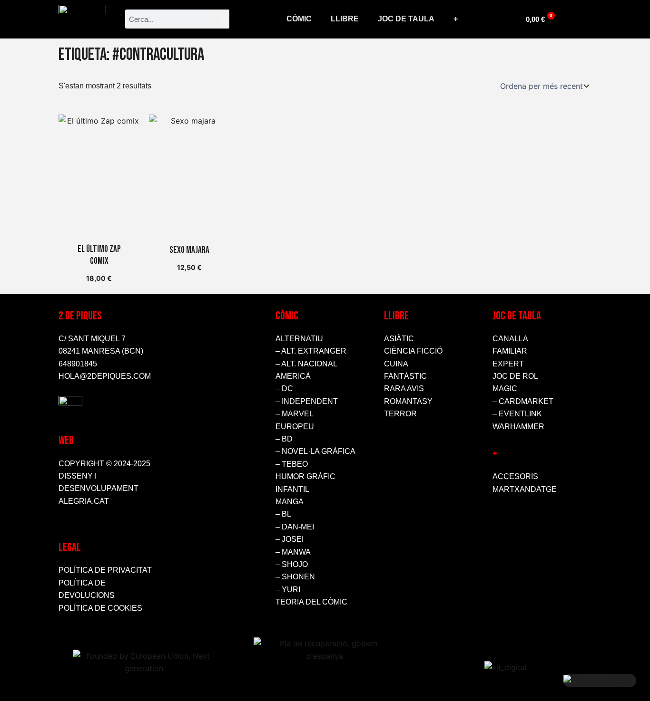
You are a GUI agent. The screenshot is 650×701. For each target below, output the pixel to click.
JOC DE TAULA (406, 19)
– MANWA (293, 552)
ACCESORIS (515, 476)
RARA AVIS (404, 388)
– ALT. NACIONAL (306, 364)
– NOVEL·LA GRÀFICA (315, 451)
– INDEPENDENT (307, 401)
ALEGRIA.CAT (84, 501)
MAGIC (504, 388)
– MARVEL (295, 414)
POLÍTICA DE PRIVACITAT (105, 570)
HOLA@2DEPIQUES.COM (105, 376)
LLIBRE (345, 19)
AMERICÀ (293, 376)
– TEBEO (292, 464)
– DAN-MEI (295, 527)
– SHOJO (292, 564)
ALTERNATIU (299, 339)
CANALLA (510, 339)
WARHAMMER (518, 427)
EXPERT (508, 364)
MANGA (290, 502)
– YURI (288, 590)
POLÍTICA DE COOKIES (100, 608)
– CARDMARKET (522, 401)
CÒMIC (299, 19)
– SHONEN (295, 577)
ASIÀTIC (399, 339)
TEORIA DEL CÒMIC (311, 602)
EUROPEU (295, 427)
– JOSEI (290, 539)
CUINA (396, 364)
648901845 (78, 364)
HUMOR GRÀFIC (305, 476)
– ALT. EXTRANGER (311, 351)
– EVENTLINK (517, 414)
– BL (283, 514)
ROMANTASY (408, 401)
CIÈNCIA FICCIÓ (413, 351)
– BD (284, 439)
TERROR (400, 414)
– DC (284, 388)
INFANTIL (292, 489)
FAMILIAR (509, 351)
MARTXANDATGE (524, 489)
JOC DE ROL (515, 376)
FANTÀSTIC (405, 376)
